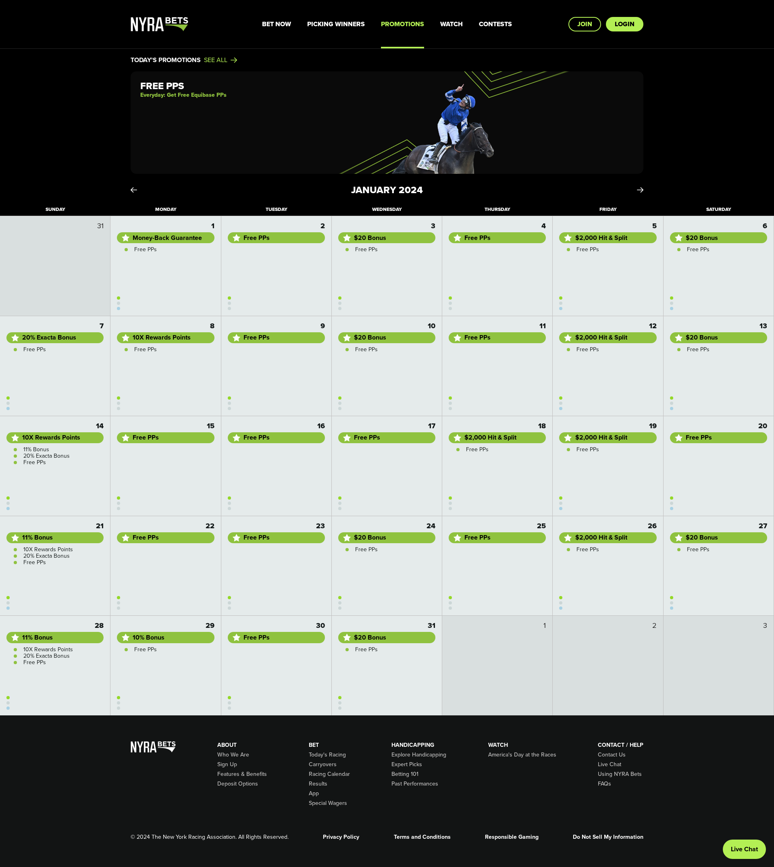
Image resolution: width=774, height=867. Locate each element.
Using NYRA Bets (620, 774)
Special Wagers (328, 803)
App (314, 794)
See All (215, 60)
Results (318, 784)
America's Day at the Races (522, 755)
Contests (495, 24)
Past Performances (414, 784)
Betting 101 (404, 774)
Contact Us (612, 755)
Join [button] (584, 24)
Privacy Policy (341, 837)
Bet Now (276, 24)
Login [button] (625, 24)
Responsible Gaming (512, 837)
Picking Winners (336, 24)
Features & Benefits (242, 774)
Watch (451, 24)
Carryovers (323, 765)
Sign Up (227, 765)
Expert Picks (406, 765)
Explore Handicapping (418, 755)
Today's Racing (327, 755)
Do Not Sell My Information (608, 837)
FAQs (604, 784)
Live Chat (609, 765)
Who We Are (233, 755)
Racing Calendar (329, 774)
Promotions (402, 24)
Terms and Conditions (422, 837)
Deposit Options (237, 784)
